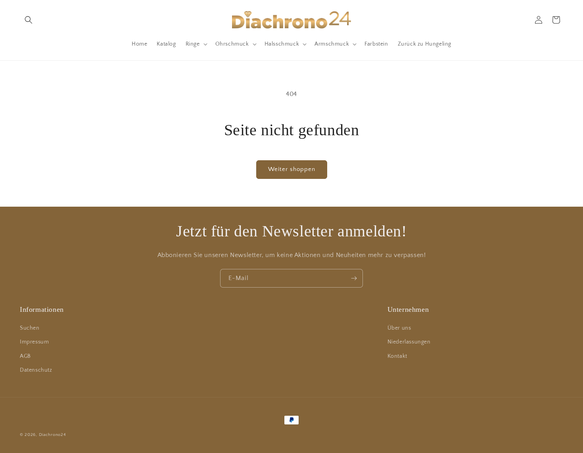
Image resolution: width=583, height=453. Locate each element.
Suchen (30, 328)
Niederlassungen (409, 342)
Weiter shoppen (291, 169)
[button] (28, 20)
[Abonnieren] (353, 278)
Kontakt (397, 356)
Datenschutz (36, 370)
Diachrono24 (52, 434)
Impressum (34, 342)
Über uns (399, 328)
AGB (25, 356)
